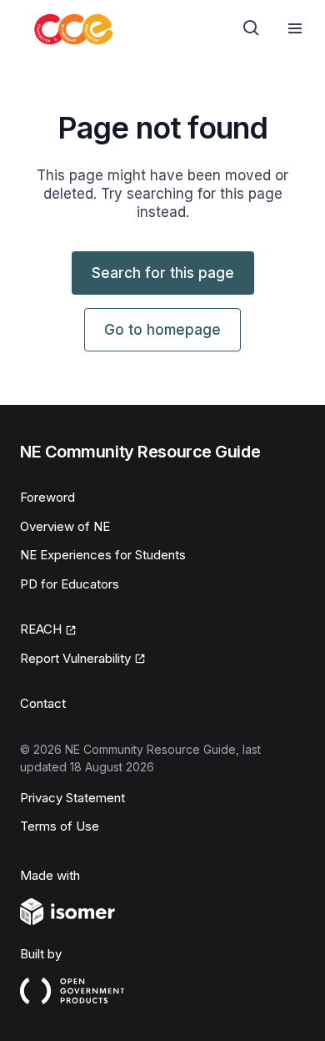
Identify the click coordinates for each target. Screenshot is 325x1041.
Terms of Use (59, 826)
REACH (41, 629)
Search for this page (163, 273)
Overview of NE (65, 526)
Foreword (47, 497)
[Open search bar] (252, 28)
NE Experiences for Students (103, 555)
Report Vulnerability (75, 658)
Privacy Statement (72, 798)
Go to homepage (162, 329)
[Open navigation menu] (295, 28)
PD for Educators (69, 584)
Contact (43, 703)
